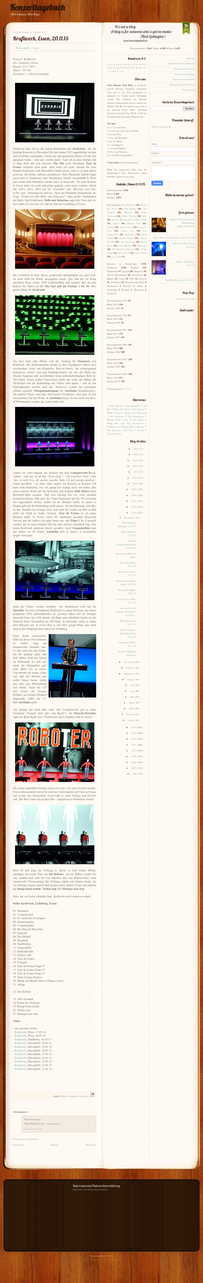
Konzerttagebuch (37, 7)
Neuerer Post (19, 1144)
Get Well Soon (128, 204)
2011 (134, 744)
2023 (135, 466)
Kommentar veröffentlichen (25, 1139)
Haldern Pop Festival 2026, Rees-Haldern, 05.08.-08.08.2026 (182, 223)
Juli (132, 685)
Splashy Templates (111, 1259)
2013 (134, 733)
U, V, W (110, 71)
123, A (112, 64)
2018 (134, 495)
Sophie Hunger (127, 237)
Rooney (141, 426)
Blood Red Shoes (122, 409)
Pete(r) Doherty (129, 215)
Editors (116, 223)
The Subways (113, 430)
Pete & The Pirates (134, 419)
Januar (131, 720)
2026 (136, 448)
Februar (130, 714)
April (131, 702)
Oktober (130, 667)
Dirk (109, 155)
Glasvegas (142, 412)
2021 (135, 477)
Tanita (110, 141)
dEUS (109, 412)
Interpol (110, 227)
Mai (132, 696)
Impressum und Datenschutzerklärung (90, 1189)
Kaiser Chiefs (126, 227)
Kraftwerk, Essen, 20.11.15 (40, 38)
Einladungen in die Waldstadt (181, 63)
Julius (109, 134)
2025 (136, 454)
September (129, 673)
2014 (134, 727)
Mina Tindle (141, 219)
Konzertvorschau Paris (184, 68)
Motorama (142, 245)
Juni (132, 691)
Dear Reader (130, 208)
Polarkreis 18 (113, 426)
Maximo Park (134, 223)
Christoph (111, 130)
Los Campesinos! (136, 416)
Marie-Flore (130, 234)
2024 (135, 460)
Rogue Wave (128, 426)
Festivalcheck (188, 89)
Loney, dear (127, 230)
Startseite (55, 1144)
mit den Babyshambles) (123, 219)
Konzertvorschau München (182, 84)
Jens (109, 144)
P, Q (131, 67)
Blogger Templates (92, 1259)
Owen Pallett (141, 252)
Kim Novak (123, 252)
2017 (134, 500)
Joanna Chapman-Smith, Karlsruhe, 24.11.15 (128, 633)
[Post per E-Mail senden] (92, 1094)
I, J (145, 64)
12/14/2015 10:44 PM (32, 1129)
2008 (134, 762)
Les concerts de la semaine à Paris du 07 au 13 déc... (126, 611)
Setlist (91, 1096)
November (129, 661)
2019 (134, 489)
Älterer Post (90, 1144)
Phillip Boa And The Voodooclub (125, 423)
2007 (134, 767)
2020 (135, 483)
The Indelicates (128, 241)
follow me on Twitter (185, 298)
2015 (134, 512)
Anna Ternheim (133, 405)
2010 (134, 750)
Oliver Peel (112, 127)
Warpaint (128, 212)
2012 (134, 738)
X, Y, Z (120, 71)
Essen (63, 1096)
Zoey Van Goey (114, 433)
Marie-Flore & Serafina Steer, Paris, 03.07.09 (174, 237)
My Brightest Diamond (123, 249)
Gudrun (110, 137)
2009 (134, 756)
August (130, 679)
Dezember (129, 517)
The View (129, 430)
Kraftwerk (20, 1032)
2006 (135, 773)
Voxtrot (140, 430)
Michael (110, 151)
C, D (124, 64)
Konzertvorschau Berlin (184, 79)
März (131, 708)
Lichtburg (82, 1096)
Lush (119, 256)
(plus (144, 215)
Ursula (110, 148)
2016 (134, 506)
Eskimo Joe (129, 412)
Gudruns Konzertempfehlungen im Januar (126, 544)
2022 (136, 471)
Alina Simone (115, 405)
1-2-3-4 (126, 388)
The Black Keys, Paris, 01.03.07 (180, 279)
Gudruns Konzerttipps (184, 74)
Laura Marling (125, 245)
